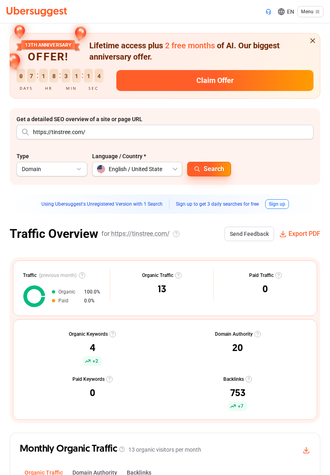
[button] (92, 347)
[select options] (175, 169)
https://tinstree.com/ (140, 234)
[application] (34, 296)
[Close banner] (313, 41)
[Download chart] (306, 450)
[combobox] (165, 132)
